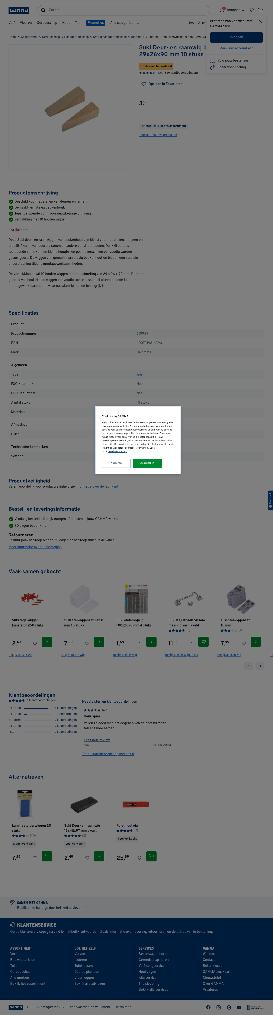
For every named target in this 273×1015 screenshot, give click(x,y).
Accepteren (147, 463)
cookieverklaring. (117, 451)
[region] (138, 440)
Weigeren (116, 463)
